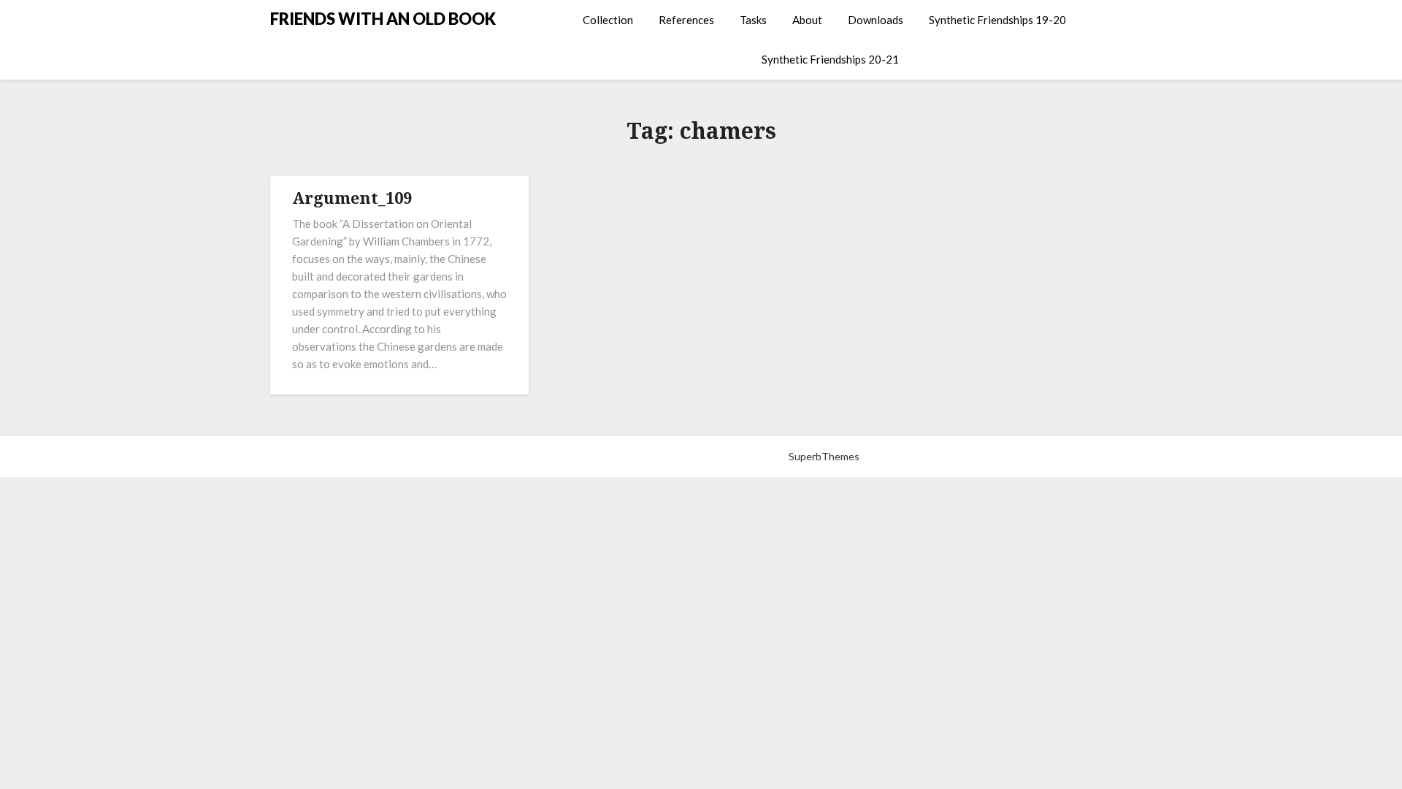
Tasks (753, 19)
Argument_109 (352, 197)
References (686, 19)
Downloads (875, 19)
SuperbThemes (824, 456)
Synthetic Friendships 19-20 (997, 19)
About (807, 19)
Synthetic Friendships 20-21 (830, 59)
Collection (608, 19)
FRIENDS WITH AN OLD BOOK (383, 18)
